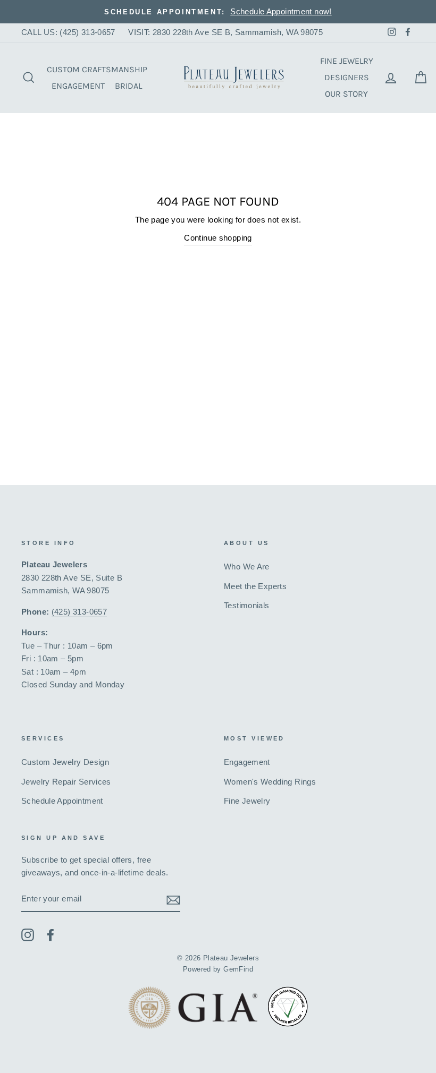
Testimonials (247, 605)
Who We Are (247, 566)
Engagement (78, 86)
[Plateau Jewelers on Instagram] (27, 934)
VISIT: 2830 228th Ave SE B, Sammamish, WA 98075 (225, 32)
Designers (346, 77)
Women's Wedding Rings (270, 781)
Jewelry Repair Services (66, 781)
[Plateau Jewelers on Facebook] (50, 934)
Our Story (346, 94)
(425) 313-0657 (79, 611)
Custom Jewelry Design (65, 762)
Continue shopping (218, 237)
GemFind (238, 969)
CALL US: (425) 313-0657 (68, 32)
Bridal (128, 86)
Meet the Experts (255, 586)
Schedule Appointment (62, 800)
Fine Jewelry (346, 61)
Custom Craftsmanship (97, 69)
